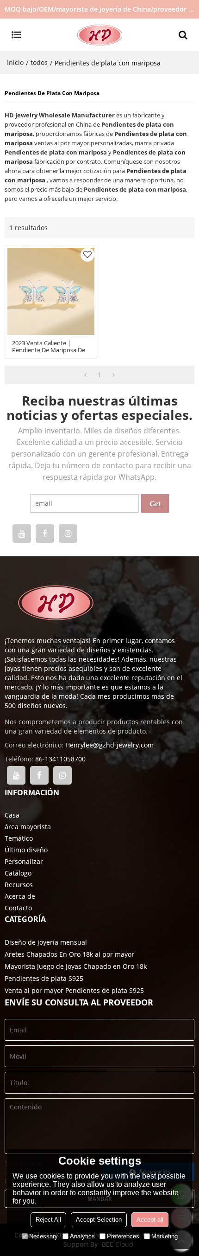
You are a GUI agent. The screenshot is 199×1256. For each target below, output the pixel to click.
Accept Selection (99, 1219)
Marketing (164, 1236)
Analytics (82, 1236)
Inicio (15, 62)
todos (39, 62)
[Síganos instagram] (68, 533)
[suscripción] (155, 503)
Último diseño (26, 849)
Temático (19, 838)
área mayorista (28, 826)
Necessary (43, 1236)
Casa (12, 815)
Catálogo (18, 873)
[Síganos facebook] (45, 533)
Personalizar (24, 861)
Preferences (123, 1236)
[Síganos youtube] (21, 533)
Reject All (48, 1219)
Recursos (19, 884)
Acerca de (20, 896)
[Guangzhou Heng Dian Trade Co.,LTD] (99, 34)
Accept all (150, 1219)
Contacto (18, 907)
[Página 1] (85, 375)
